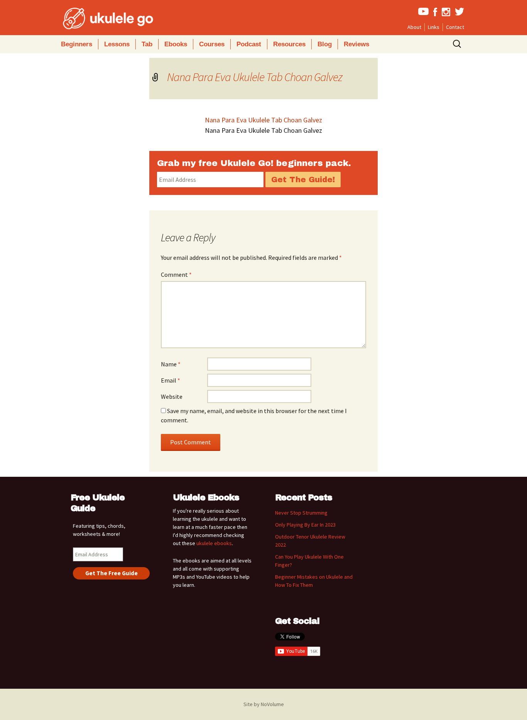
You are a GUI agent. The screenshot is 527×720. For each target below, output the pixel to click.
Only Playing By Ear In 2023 (305, 524)
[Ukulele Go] (97, 18)
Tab (147, 44)
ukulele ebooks (214, 543)
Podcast (248, 44)
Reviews (356, 44)
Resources (289, 44)
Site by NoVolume (263, 704)
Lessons (117, 44)
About (414, 27)
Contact (455, 27)
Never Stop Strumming (301, 512)
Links (433, 27)
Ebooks (175, 44)
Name (171, 364)
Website (171, 396)
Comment (176, 274)
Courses (212, 44)
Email (170, 380)
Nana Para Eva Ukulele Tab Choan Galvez (254, 76)
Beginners (76, 44)
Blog (325, 44)
